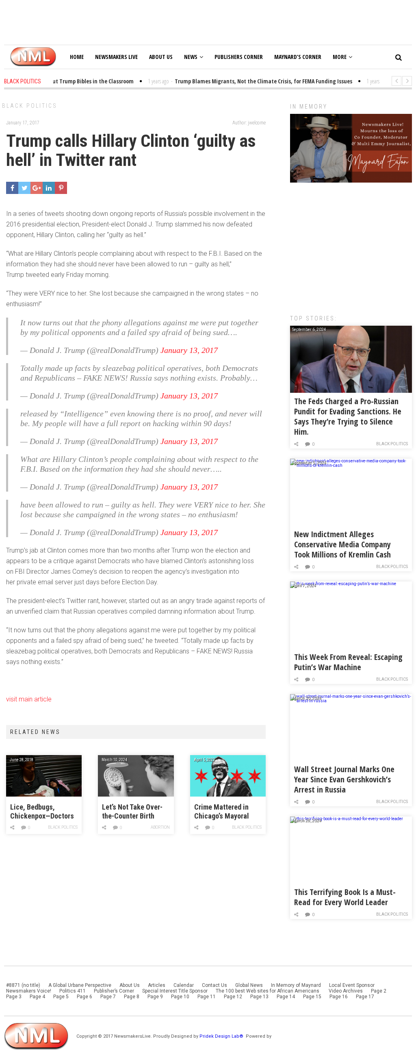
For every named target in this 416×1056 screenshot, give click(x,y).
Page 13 (259, 996)
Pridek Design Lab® (222, 1036)
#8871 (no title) (23, 985)
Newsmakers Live (116, 57)
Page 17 (365, 996)
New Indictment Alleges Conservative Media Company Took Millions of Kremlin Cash (342, 544)
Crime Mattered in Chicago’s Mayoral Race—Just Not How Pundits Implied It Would (224, 812)
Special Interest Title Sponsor (175, 991)
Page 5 (61, 996)
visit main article (29, 699)
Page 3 (14, 996)
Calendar (183, 985)
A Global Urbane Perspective (79, 985)
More (340, 57)
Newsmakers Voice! (28, 991)
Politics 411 (72, 991)
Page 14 (286, 996)
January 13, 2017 (189, 350)
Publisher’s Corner (114, 991)
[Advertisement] (351, 244)
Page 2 (378, 991)
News (190, 57)
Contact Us (214, 985)
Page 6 (84, 996)
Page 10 (180, 996)
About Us (161, 57)
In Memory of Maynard (296, 985)
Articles (156, 985)
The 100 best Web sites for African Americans (268, 991)
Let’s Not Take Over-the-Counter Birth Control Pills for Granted (132, 812)
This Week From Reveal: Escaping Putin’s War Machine (348, 662)
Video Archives (346, 991)
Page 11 (206, 996)
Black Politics (29, 105)
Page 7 (108, 996)
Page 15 (312, 996)
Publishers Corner (238, 57)
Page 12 (233, 996)
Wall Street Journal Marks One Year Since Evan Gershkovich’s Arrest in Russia (344, 779)
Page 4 (37, 996)
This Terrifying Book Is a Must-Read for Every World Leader (345, 897)
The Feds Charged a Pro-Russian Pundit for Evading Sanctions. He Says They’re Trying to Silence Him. (347, 416)
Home (77, 57)
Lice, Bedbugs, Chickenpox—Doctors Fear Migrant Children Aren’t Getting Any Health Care (43, 812)
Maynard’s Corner (297, 57)
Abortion (160, 827)
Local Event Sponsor (352, 985)
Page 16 (338, 996)
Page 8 (131, 996)
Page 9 (155, 996)
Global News (249, 985)
